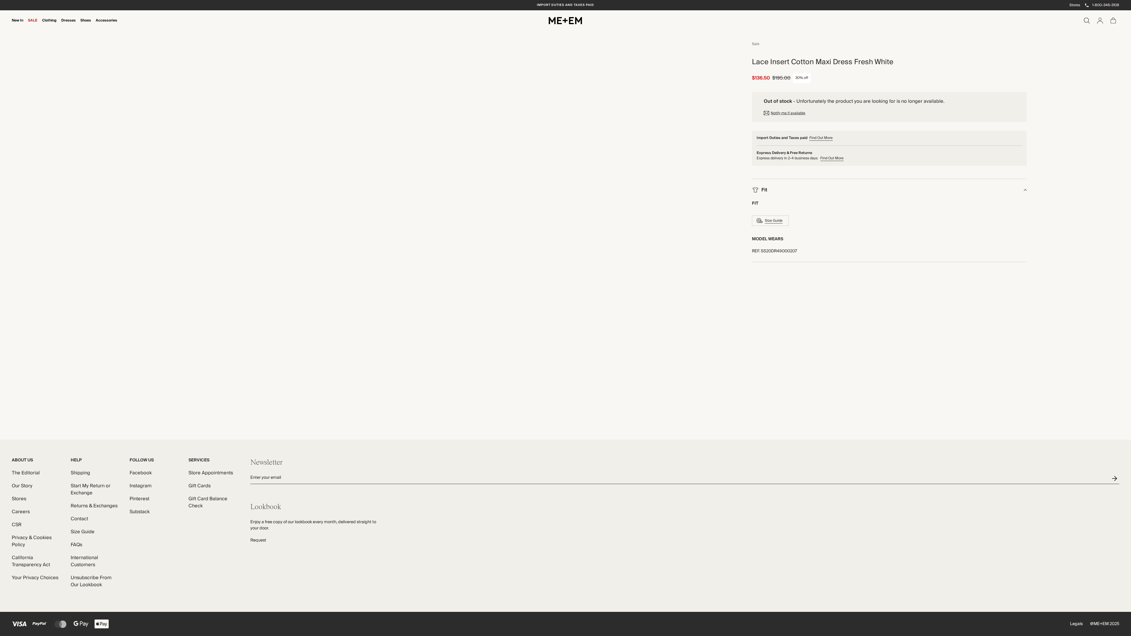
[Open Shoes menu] (85, 24)
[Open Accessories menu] (106, 24)
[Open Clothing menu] (49, 24)
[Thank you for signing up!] (1115, 478)
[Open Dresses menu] (68, 24)
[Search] (1087, 20)
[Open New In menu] (17, 24)
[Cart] (1113, 20)
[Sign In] (1100, 20)
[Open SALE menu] (32, 24)
